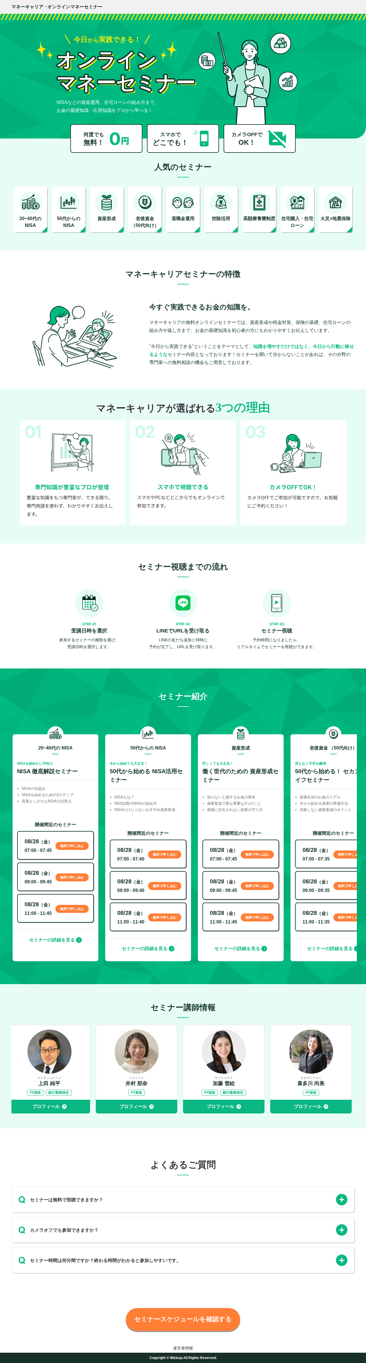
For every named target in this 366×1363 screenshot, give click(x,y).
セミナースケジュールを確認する (183, 1319)
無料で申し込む (72, 846)
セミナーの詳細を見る (52, 939)
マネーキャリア (27, 7)
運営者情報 (183, 1348)
